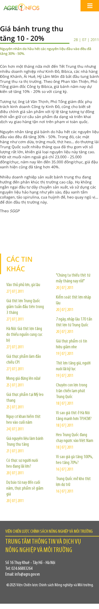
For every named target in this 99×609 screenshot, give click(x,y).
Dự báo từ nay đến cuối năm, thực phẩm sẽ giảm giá (24, 488)
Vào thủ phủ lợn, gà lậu (23, 285)
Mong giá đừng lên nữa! (23, 378)
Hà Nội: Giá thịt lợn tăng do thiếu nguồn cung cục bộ (24, 335)
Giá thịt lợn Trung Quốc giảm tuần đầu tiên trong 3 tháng (25, 307)
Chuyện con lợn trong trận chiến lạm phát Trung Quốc (71, 391)
